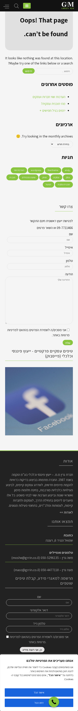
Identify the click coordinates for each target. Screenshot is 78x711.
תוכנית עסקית (64, 184)
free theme (53, 170)
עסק (68, 177)
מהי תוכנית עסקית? (53, 103)
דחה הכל (39, 703)
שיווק (44, 177)
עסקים (56, 177)
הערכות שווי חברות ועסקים (49, 97)
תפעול (48, 184)
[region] (39, 682)
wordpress (36, 170)
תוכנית (12, 177)
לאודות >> (66, 512)
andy (67, 170)
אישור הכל (39, 692)
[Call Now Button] (54, 702)
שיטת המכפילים (29, 177)
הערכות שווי (19, 170)
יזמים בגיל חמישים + (52, 110)
